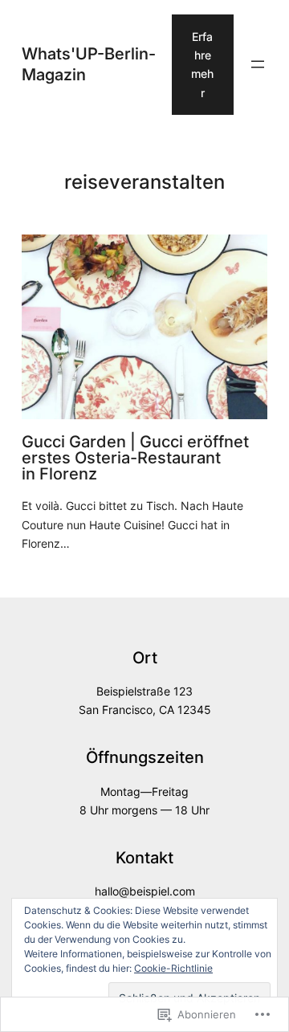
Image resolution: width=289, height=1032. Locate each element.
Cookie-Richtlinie (173, 968)
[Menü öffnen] (257, 64)
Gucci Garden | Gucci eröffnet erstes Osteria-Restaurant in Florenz (135, 458)
